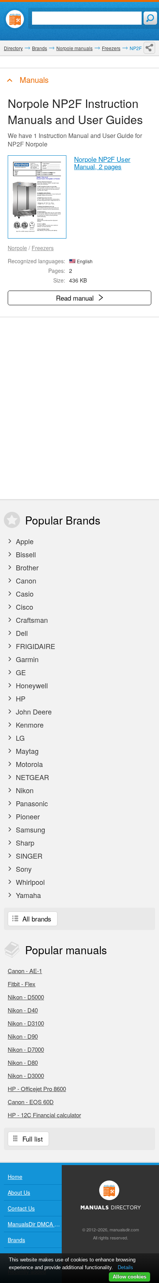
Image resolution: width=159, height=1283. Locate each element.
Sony (23, 869)
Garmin (26, 659)
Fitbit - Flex (22, 984)
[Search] (150, 18)
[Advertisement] (79, 408)
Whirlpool (29, 882)
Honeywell (31, 685)
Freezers (43, 248)
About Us (19, 1192)
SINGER (28, 856)
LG (19, 738)
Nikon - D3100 (26, 1023)
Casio (24, 594)
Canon (25, 580)
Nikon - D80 (23, 1062)
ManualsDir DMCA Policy (35, 1224)
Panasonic (31, 803)
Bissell (25, 554)
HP (19, 698)
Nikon (24, 790)
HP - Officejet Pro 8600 (37, 1089)
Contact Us (21, 1208)
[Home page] (14, 19)
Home (15, 1176)
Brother (26, 567)
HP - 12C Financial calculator (44, 1115)
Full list (31, 1138)
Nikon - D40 (23, 1010)
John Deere (33, 711)
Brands (16, 1240)
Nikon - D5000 (26, 997)
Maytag (26, 751)
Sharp (24, 842)
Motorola (28, 764)
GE (20, 672)
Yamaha (27, 895)
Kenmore (29, 725)
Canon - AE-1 (25, 971)
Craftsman (31, 620)
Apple (24, 541)
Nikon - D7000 (26, 1049)
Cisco (23, 607)
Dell (21, 633)
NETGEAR (31, 777)
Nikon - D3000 (26, 1075)
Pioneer (27, 816)
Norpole (17, 248)
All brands (35, 918)
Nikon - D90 (23, 1036)
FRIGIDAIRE (34, 646)
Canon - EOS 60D (31, 1102)
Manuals (33, 79)
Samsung (29, 829)
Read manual (76, 298)
